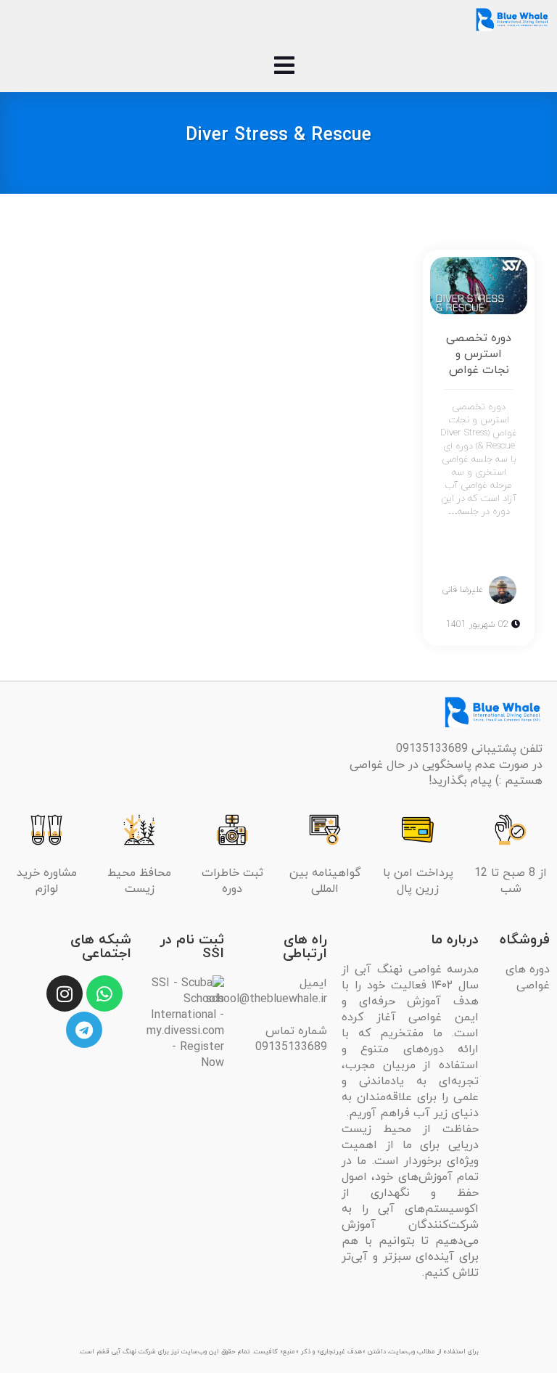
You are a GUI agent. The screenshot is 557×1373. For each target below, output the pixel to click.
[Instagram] (64, 993)
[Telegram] (84, 1030)
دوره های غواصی (528, 977)
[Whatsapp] (104, 993)
